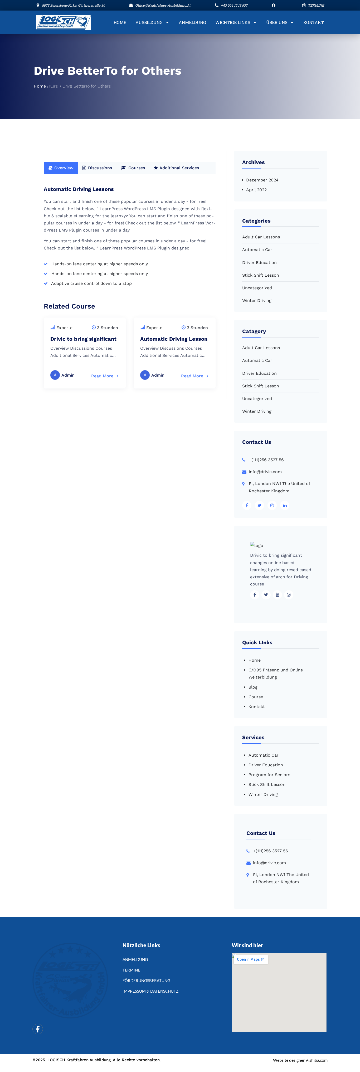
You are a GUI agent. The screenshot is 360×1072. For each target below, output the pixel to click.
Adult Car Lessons (261, 236)
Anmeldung (192, 22)
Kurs (53, 86)
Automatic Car (257, 249)
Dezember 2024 (262, 179)
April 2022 (256, 189)
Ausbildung (149, 22)
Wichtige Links (232, 22)
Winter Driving (256, 300)
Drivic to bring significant (83, 339)
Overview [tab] (63, 167)
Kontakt (313, 22)
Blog (253, 687)
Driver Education (259, 262)
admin (68, 375)
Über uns (276, 22)
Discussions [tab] (99, 167)
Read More (102, 375)
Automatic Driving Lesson (173, 339)
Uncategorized (257, 287)
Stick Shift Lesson (260, 275)
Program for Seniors (269, 774)
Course (256, 696)
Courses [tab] (136, 167)
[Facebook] (37, 1029)
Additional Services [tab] (178, 167)
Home (120, 22)
